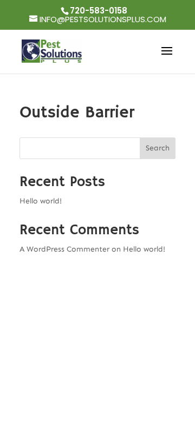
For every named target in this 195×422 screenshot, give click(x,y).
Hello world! (41, 201)
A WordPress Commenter (64, 249)
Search (158, 148)
